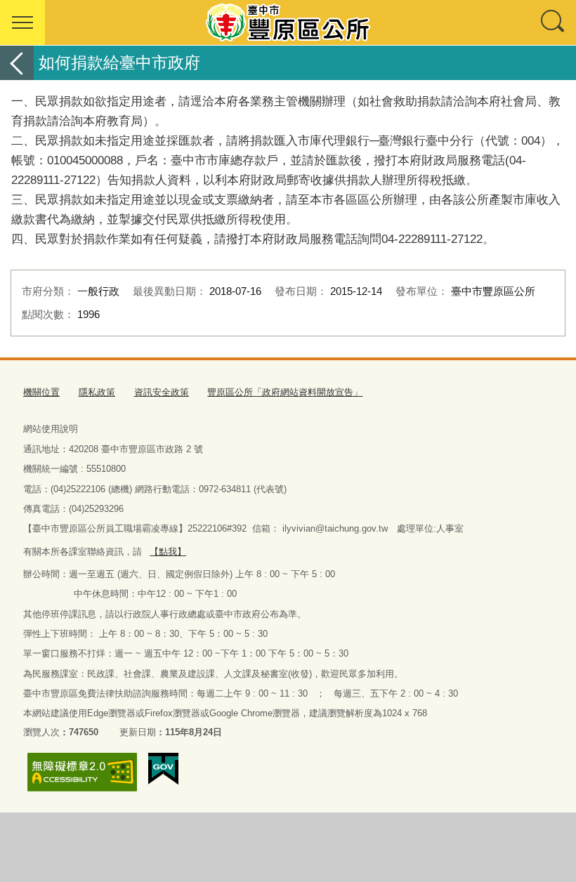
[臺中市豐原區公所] (288, 22)
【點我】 (168, 551)
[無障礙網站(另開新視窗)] (82, 772)
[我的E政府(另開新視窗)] (163, 769)
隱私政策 (97, 392)
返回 (17, 63)
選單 (22, 22)
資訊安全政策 (161, 392)
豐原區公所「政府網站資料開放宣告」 (284, 392)
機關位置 (41, 392)
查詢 (553, 22)
